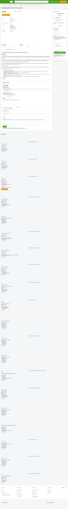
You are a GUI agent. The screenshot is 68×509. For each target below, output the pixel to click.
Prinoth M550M (4, 144)
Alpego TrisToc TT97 (4, 266)
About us (2, 489)
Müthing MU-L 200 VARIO (5, 475)
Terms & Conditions (19, 489)
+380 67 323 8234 (12, 94)
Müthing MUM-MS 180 (5, 233)
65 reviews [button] (10, 89)
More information (56, 27)
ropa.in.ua (4, 97)
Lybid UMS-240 (4, 408)
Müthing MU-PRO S (4, 199)
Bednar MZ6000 (4, 390)
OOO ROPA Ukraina (6, 84)
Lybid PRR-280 (3, 458)
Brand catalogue (19, 496)
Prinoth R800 (3, 161)
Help (2, 491)
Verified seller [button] (6, 85)
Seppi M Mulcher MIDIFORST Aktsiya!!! (8, 373)
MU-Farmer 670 (12, 19)
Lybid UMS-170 (4, 338)
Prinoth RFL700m (4, 284)
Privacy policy (19, 491)
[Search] (15, 1)
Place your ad (5, 189)
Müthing (11, 17)
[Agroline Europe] (5, 1)
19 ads (6, 86)
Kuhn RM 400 (3, 178)
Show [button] (9, 94)
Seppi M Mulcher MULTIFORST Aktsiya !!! (8, 425)
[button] (48, 8)
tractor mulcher (12, 21)
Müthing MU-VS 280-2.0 (5, 250)
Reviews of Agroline (20, 494)
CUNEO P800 (3, 216)
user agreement (59, 54)
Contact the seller (6, 14)
